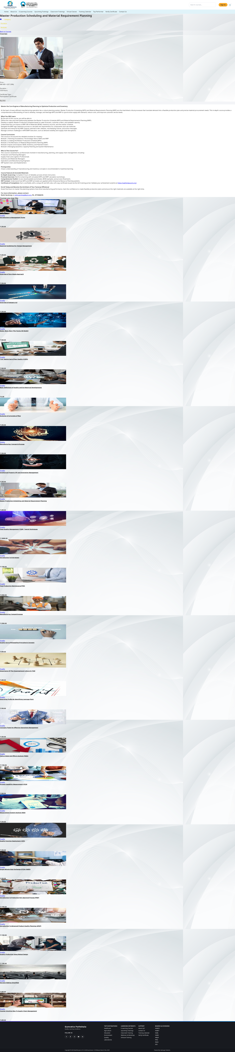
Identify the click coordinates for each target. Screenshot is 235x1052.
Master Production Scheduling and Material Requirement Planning (23, 501)
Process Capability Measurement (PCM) (13, 784)
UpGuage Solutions (165, 1050)
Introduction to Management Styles (12, 217)
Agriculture (107, 1030)
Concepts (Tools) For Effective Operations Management (19, 728)
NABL (156, 1033)
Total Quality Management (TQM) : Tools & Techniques (19, 529)
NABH (157, 1035)
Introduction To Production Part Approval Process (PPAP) (19, 898)
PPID (156, 1040)
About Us (13, 12)
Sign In (223, 5)
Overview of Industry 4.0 (8, 302)
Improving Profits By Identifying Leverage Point (17, 699)
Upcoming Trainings (41, 12)
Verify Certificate (111, 12)
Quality (2, 216)
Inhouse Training (126, 1037)
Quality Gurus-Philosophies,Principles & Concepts (17, 642)
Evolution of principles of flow (10, 416)
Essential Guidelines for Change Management (16, 246)
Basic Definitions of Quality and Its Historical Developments (21, 387)
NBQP (157, 1037)
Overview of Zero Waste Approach (12, 274)
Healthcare (107, 1028)
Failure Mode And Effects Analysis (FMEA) (14, 756)
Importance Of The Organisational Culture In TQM (17, 671)
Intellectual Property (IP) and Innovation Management (19, 472)
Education (107, 1033)
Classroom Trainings (57, 12)
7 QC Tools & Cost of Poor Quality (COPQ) (14, 359)
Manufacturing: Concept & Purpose (12, 444)
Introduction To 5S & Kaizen (9, 557)
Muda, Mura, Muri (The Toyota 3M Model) (14, 331)
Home (6, 12)
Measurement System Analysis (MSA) (12, 813)
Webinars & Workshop (128, 1035)
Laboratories (108, 1040)
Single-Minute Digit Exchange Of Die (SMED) (15, 869)
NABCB (157, 1028)
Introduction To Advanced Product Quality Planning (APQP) (20, 926)
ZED (156, 1044)
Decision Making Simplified (9, 983)
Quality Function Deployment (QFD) (12, 841)
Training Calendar (85, 12)
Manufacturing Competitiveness (11, 614)
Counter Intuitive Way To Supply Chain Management (18, 1011)
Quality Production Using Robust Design (14, 954)
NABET (157, 1030)
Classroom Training (127, 1033)
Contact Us (123, 12)
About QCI (141, 1028)
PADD (156, 1042)
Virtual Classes (72, 12)
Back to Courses (5, 32)
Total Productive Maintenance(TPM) (12, 586)
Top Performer (98, 12)
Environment (108, 1035)
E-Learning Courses (25, 12)
